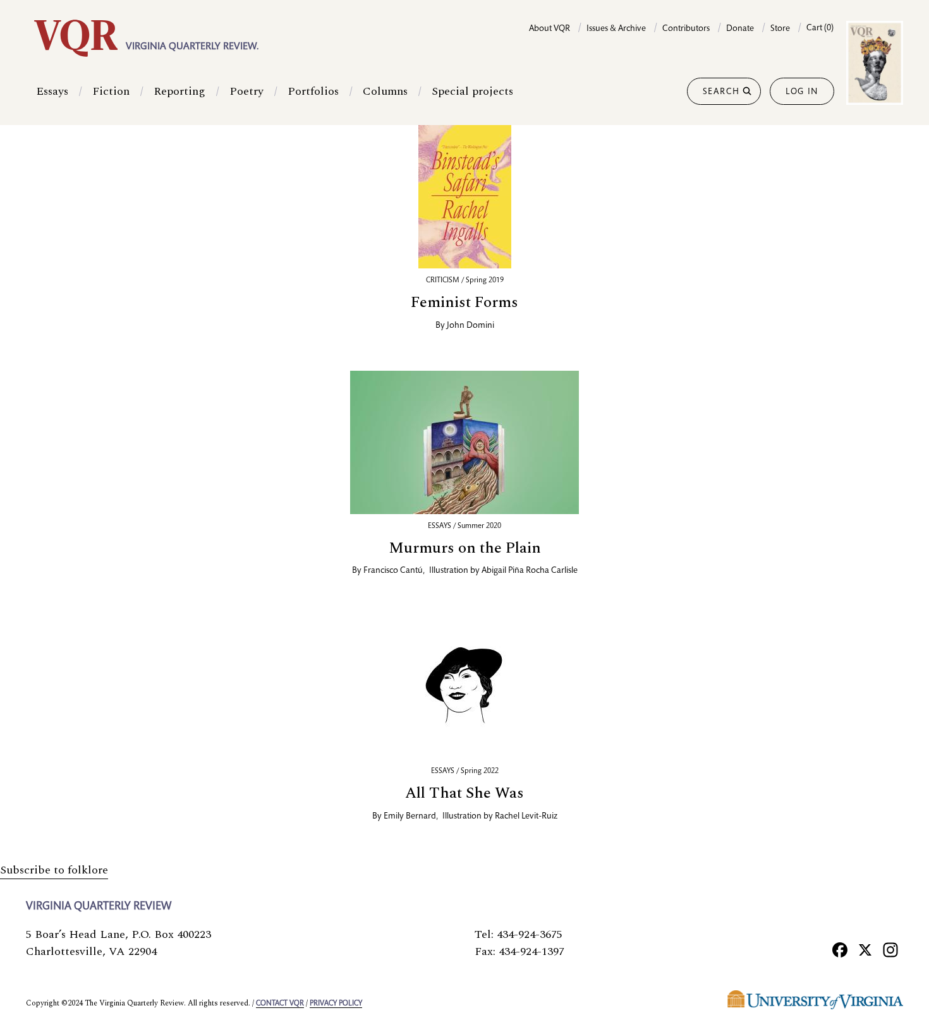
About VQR (549, 29)
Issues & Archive (616, 29)
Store (780, 29)
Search (721, 92)
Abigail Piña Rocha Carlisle (530, 571)
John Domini (470, 325)
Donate (740, 29)
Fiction (111, 91)
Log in (802, 92)
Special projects (472, 91)
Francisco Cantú (393, 571)
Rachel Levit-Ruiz (526, 816)
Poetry (246, 91)
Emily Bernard (410, 816)
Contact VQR (280, 1003)
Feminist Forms (464, 302)
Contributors (686, 29)
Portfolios (313, 91)
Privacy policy (336, 1003)
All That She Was (464, 793)
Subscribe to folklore (54, 870)
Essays (52, 91)
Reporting (179, 91)
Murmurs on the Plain (465, 548)
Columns (385, 91)
